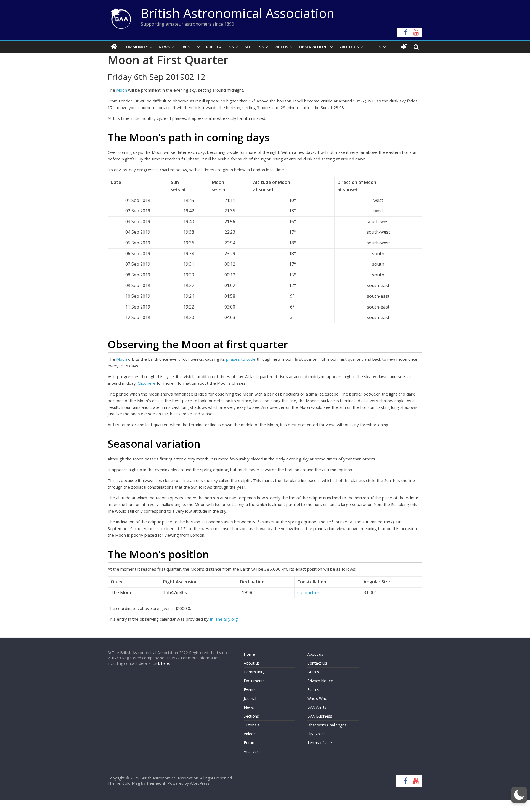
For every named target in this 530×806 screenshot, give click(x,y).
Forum (250, 742)
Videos (281, 46)
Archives (251, 751)
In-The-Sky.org (224, 619)
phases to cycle (241, 359)
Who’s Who (317, 698)
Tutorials (251, 725)
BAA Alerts (316, 707)
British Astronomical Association (238, 13)
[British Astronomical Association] (114, 47)
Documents (254, 680)
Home (249, 654)
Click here (147, 383)
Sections (254, 46)
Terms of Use (319, 742)
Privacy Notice (320, 680)
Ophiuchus (308, 592)
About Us (349, 46)
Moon (121, 90)
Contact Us (317, 663)
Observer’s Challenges (326, 725)
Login (375, 46)
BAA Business (319, 716)
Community (135, 46)
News (164, 46)
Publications (220, 46)
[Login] (404, 47)
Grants (313, 672)
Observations (313, 46)
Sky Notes (316, 733)
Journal (250, 698)
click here (161, 663)
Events (188, 46)
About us (252, 663)
